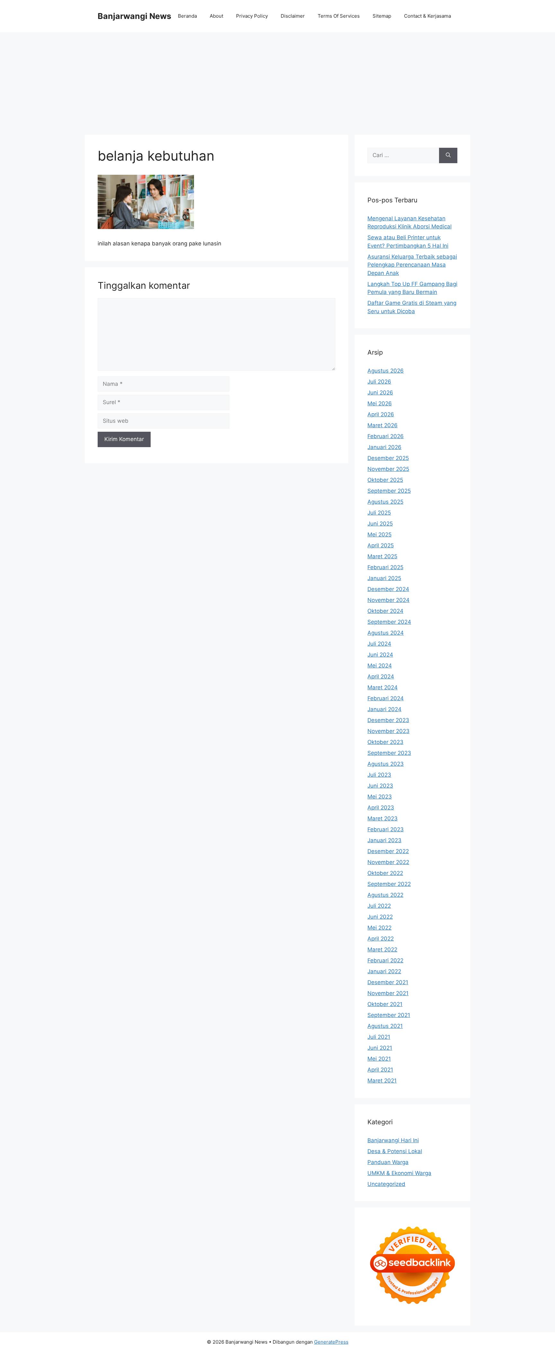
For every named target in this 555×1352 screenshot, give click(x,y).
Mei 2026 (379, 403)
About (216, 16)
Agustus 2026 (385, 370)
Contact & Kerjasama (427, 16)
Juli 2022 (379, 906)
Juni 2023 (380, 785)
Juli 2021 (378, 1037)
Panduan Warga (388, 1162)
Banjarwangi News (134, 16)
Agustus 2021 (385, 1026)
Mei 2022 (379, 927)
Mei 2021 (379, 1059)
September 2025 (389, 491)
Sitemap (382, 16)
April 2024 (380, 676)
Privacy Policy (252, 16)
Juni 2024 (380, 654)
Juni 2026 (380, 392)
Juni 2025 (380, 523)
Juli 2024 (379, 644)
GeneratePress (331, 1342)
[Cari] (448, 155)
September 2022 (389, 884)
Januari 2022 (384, 971)
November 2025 (388, 469)
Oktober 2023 (385, 742)
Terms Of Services (339, 16)
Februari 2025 (385, 567)
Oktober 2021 (384, 1004)
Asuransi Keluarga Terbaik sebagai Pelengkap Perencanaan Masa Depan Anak (412, 264)
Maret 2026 (382, 425)
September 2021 (388, 1015)
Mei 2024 (379, 665)
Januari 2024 (384, 709)
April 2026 (380, 414)
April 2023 (380, 807)
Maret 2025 (382, 556)
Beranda (187, 16)
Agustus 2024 (385, 633)
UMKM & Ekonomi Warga (399, 1173)
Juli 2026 (379, 381)
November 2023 (388, 731)
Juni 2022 (380, 917)
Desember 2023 (388, 720)
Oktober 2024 (385, 611)
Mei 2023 (379, 796)
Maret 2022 (382, 949)
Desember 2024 (388, 589)
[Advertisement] (277, 80)
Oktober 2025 (385, 480)
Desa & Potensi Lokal (394, 1151)
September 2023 (389, 753)
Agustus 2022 (385, 895)
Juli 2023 (379, 775)
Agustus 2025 (385, 502)
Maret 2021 (382, 1080)
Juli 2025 (379, 512)
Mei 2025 (379, 534)
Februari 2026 (385, 436)
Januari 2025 (384, 578)
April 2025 (380, 545)
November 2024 (388, 600)
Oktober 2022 (385, 873)
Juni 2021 (379, 1048)
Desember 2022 (388, 851)
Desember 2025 (388, 458)
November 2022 (388, 862)
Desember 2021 (387, 982)
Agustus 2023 (385, 764)
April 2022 (380, 938)
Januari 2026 (384, 447)
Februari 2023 (385, 829)
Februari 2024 (385, 698)
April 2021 (380, 1069)
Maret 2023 (382, 818)
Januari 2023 (384, 840)
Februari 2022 (385, 960)
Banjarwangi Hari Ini (393, 1140)
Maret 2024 (382, 687)
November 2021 (388, 993)
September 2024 (389, 622)
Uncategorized (386, 1184)
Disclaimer (293, 16)
